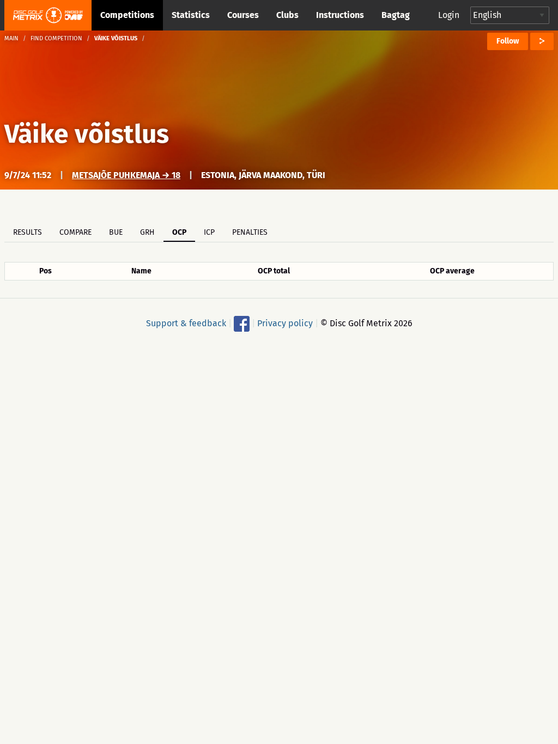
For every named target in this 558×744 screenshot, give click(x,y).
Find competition (56, 38)
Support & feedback (186, 323)
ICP (209, 232)
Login (448, 15)
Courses (243, 15)
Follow (507, 41)
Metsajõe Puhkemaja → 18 (126, 175)
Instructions (340, 15)
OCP (179, 232)
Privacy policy (285, 323)
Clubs (287, 15)
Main (11, 38)
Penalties (250, 232)
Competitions (127, 15)
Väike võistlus (86, 134)
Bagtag (395, 15)
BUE (116, 232)
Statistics (191, 15)
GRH (147, 232)
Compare (75, 232)
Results (27, 232)
